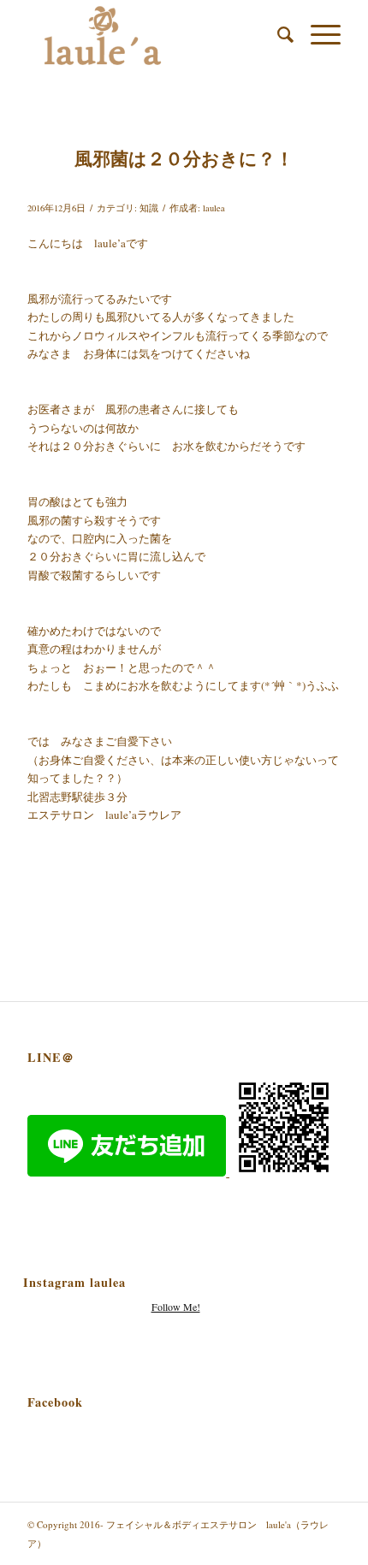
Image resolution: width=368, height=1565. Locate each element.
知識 (148, 208)
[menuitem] (277, 34)
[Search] (277, 34)
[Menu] (317, 34)
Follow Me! (175, 1306)
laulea (214, 208)
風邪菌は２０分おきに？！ (184, 158)
